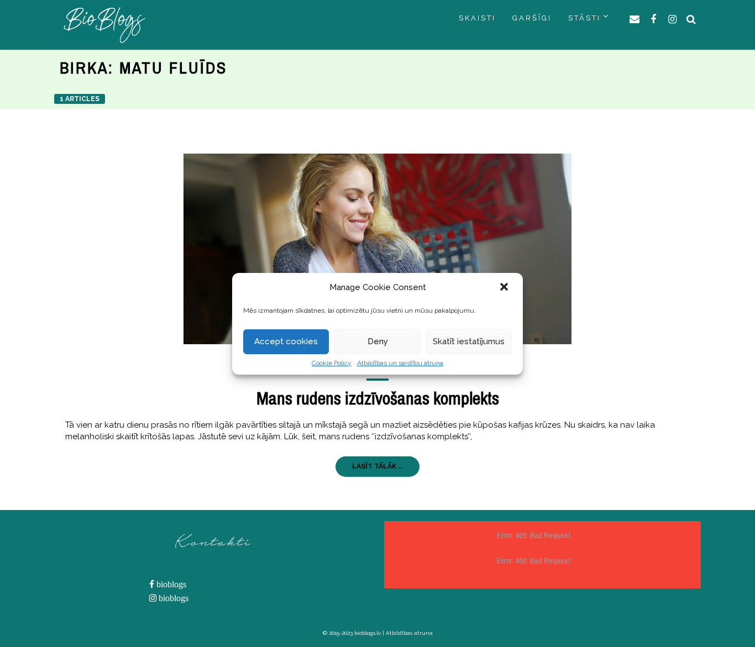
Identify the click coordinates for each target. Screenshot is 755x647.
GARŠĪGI (532, 18)
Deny (378, 341)
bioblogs (170, 584)
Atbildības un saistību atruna (400, 363)
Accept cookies (286, 341)
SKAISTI (477, 18)
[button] (505, 287)
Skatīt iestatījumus (469, 341)
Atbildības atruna (409, 633)
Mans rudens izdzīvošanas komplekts (377, 398)
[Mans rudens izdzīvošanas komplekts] (377, 249)
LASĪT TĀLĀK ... (377, 466)
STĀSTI (584, 18)
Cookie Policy (332, 363)
